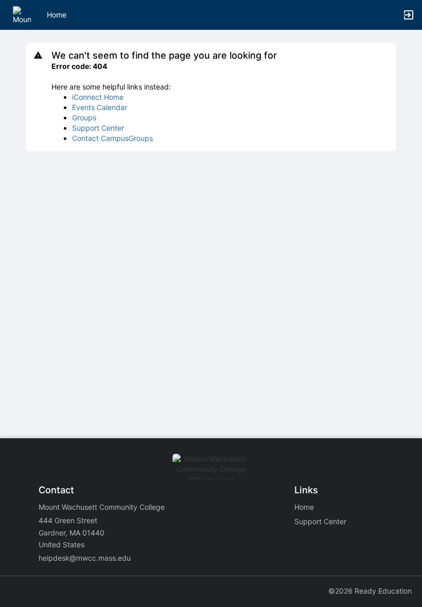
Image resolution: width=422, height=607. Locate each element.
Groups (84, 117)
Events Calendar (99, 107)
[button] (21, 14)
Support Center (98, 127)
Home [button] (56, 14)
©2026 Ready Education (370, 590)
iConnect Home (98, 97)
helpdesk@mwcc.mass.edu (85, 558)
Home (304, 507)
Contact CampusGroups (112, 138)
